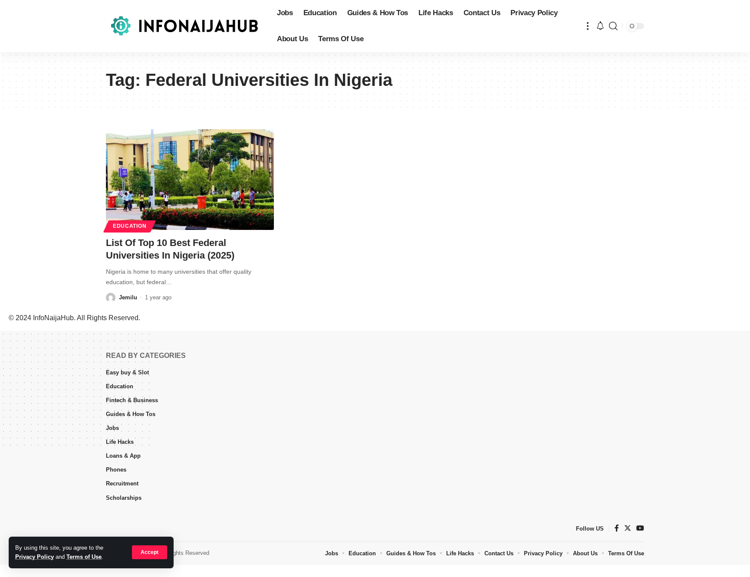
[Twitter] (627, 528)
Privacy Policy (34, 557)
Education (129, 226)
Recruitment (122, 483)
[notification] (600, 26)
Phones (116, 469)
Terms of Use (84, 557)
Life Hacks (120, 442)
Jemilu (128, 297)
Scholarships (123, 498)
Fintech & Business (132, 400)
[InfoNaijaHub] (184, 26)
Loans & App (123, 455)
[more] (588, 26)
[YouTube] (640, 528)
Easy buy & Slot (127, 372)
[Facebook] (617, 528)
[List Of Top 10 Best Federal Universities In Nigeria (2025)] (190, 179)
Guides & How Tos (130, 414)
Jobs (112, 428)
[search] (613, 26)
